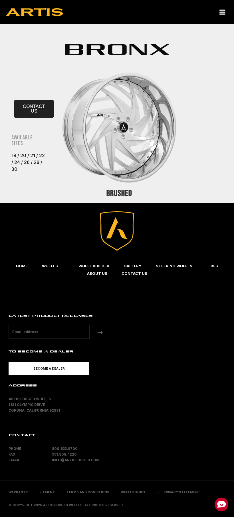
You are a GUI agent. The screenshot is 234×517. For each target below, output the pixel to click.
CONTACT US (34, 108)
